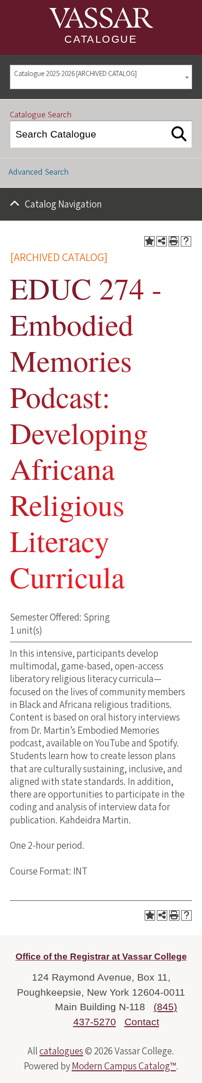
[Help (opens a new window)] (186, 241)
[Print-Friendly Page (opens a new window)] (174, 241)
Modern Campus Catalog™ (124, 1066)
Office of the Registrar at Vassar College (101, 956)
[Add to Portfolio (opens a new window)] (149, 241)
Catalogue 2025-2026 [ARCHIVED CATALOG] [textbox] (75, 74)
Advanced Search (38, 172)
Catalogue (100, 39)
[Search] (179, 134)
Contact (141, 1021)
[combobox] (101, 77)
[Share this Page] (161, 241)
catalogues (61, 1051)
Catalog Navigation (63, 204)
